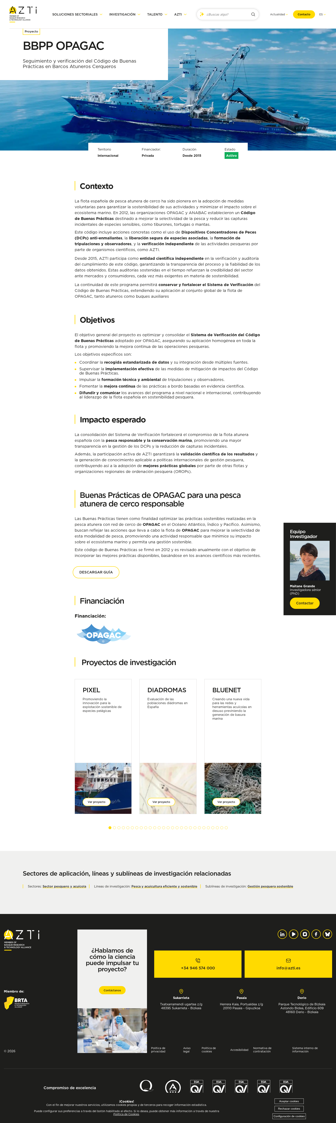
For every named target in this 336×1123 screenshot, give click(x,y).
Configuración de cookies (289, 1116)
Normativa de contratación (262, 1049)
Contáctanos (112, 990)
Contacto (304, 14)
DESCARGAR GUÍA (96, 572)
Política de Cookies (126, 1114)
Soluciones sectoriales (75, 14)
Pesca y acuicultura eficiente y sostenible (164, 886)
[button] (109, 827)
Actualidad (277, 14)
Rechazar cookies (289, 1108)
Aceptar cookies (289, 1101)
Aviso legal (187, 1049)
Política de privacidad (158, 1049)
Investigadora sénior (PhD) (305, 589)
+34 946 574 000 (198, 968)
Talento (155, 14)
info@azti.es (288, 968)
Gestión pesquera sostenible (270, 886)
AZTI (178, 14)
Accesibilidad (239, 1049)
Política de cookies (209, 1049)
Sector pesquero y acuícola (64, 886)
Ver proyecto (96, 802)
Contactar (304, 603)
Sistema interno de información (305, 1049)
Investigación (122, 14)
